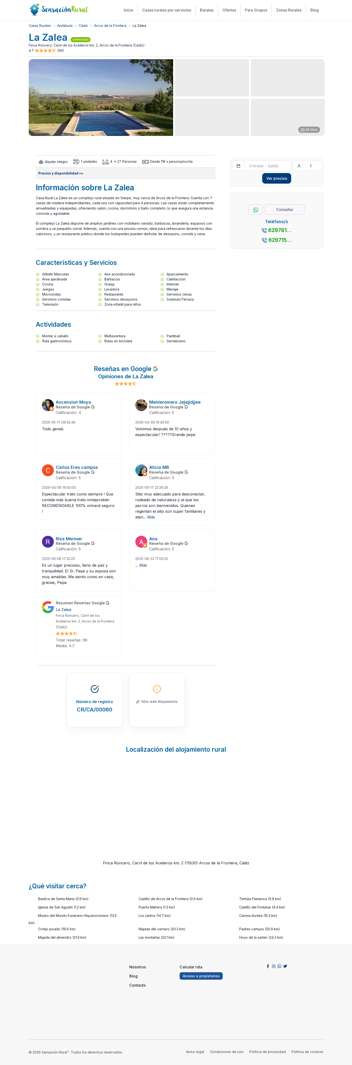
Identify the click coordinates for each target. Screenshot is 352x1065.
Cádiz (83, 25)
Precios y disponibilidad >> (60, 173)
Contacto (137, 985)
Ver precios (276, 178)
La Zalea (63, 609)
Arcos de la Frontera (110, 25)
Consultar (284, 209)
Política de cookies (307, 1052)
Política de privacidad (267, 1052)
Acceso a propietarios (201, 976)
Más (151, 517)
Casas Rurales (40, 25)
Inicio (128, 10)
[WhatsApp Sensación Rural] (279, 966)
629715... (279, 240)
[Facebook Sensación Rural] (268, 966)
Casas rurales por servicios (166, 10)
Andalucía (65, 25)
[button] (46, 51)
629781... (280, 230)
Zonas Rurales (288, 10)
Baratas (207, 10)
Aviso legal (195, 1052)
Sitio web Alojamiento (159, 701)
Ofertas (229, 10)
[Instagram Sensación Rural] (274, 966)
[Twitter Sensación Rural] (285, 966)
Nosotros (137, 967)
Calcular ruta (191, 967)
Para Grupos (256, 10)
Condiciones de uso (227, 1052)
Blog (314, 10)
